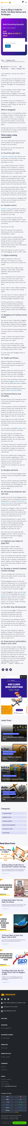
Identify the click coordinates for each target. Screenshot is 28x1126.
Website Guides (8, 753)
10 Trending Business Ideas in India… (13, 738)
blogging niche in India (16, 381)
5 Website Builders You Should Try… (13, 798)
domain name (22, 428)
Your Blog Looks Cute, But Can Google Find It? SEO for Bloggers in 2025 (13, 972)
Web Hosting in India (9, 775)
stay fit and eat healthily (14, 390)
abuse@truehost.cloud (10, 1086)
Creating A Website (9, 751)
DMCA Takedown (5, 1084)
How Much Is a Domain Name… (14, 779)
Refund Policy (4, 1081)
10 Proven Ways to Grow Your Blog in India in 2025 (12, 936)
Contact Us (4, 1069)
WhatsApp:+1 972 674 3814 (10, 1006)
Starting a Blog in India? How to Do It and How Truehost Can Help (14, 866)
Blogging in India (10, 60)
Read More (5, 873)
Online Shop (4, 1048)
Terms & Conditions (6, 1079)
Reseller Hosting (5, 1057)
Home (2, 60)
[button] (10, 2)
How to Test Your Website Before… (12, 758)
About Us (3, 1067)
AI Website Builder (9, 792)
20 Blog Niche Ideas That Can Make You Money (12, 901)
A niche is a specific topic (9, 156)
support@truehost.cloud (9, 1010)
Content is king (5, 208)
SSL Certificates (5, 1038)
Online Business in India (10, 733)
